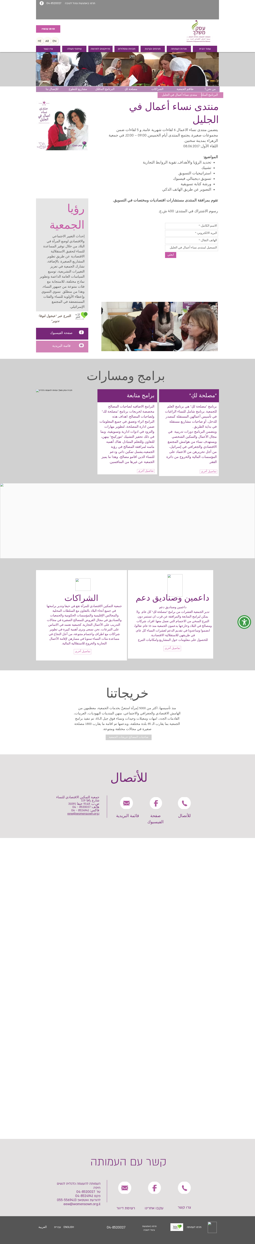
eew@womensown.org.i (83, 814)
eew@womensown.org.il (81, 1204)
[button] (244, 622)
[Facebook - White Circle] (42, 3)
